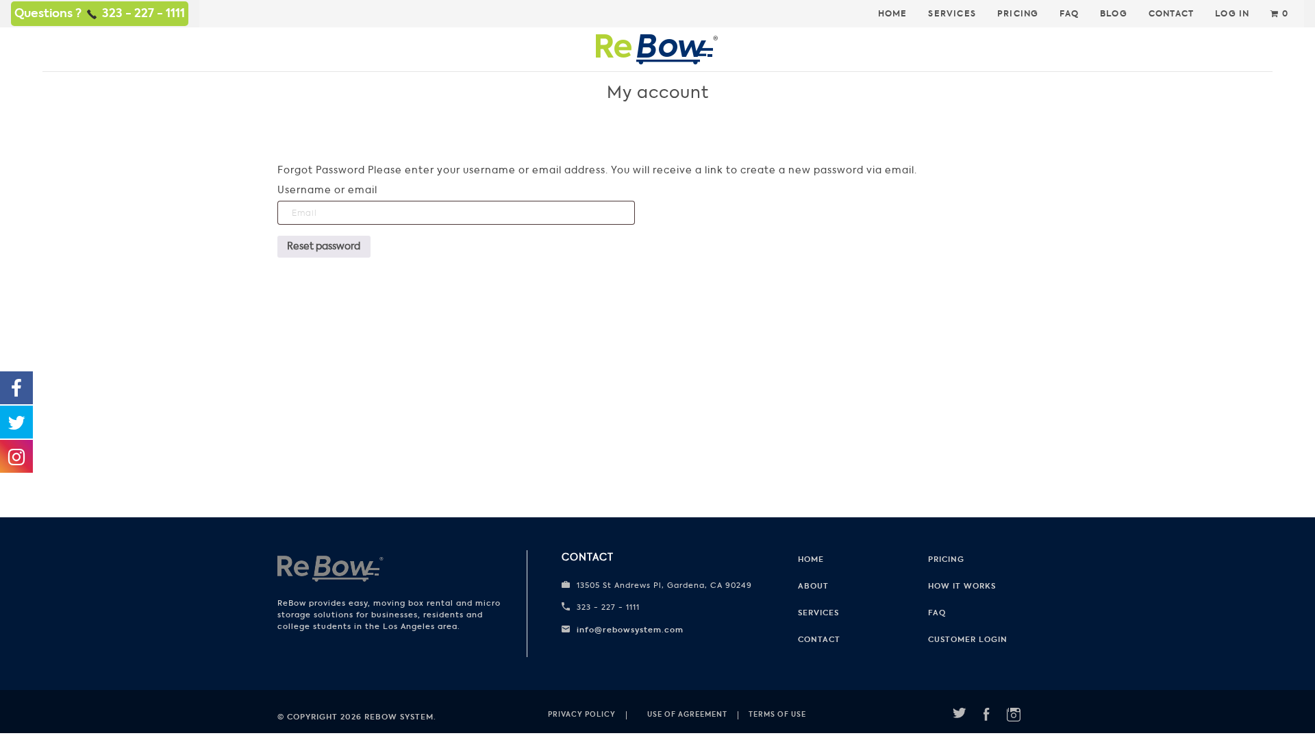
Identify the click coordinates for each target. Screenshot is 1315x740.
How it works (962, 585)
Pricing (1017, 13)
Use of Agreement (687, 714)
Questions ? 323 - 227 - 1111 (99, 13)
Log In (1232, 13)
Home (892, 13)
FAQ (1069, 13)
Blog (1113, 13)
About (813, 585)
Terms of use (777, 714)
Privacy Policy (582, 714)
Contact (1171, 13)
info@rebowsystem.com (630, 629)
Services (952, 13)
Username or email (327, 190)
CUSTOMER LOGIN (967, 639)
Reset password (323, 246)
